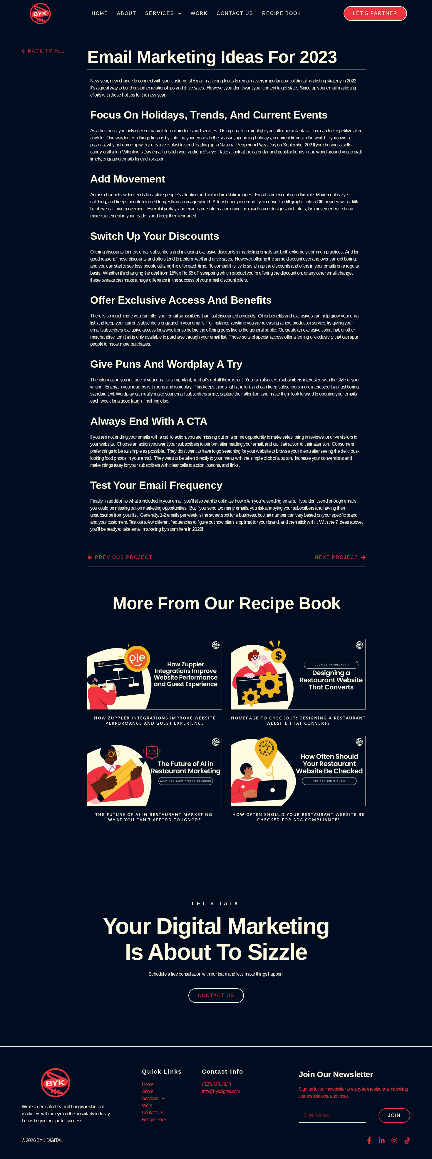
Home (100, 13)
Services (159, 13)
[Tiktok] (407, 1140)
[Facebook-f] (369, 1140)
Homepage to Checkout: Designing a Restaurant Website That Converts (298, 720)
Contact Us (235, 13)
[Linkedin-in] (382, 1140)
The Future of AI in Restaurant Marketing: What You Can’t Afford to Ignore (154, 817)
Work (199, 13)
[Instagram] (394, 1140)
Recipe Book (281, 13)
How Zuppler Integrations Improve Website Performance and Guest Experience (155, 720)
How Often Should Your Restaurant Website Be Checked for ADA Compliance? (298, 817)
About (126, 13)
